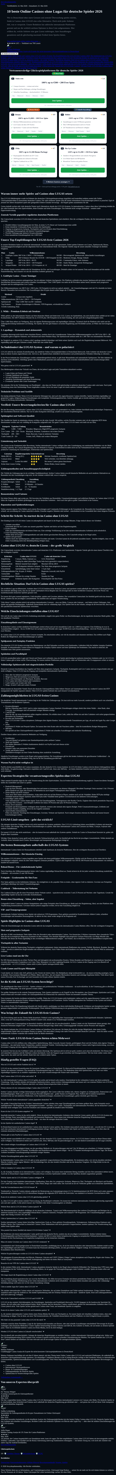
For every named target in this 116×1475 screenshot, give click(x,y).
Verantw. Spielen (61, 1462)
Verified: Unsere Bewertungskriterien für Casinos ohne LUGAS (49, 58)
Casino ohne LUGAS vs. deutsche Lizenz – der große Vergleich (31, 60)
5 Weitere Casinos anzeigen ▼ (58, 182)
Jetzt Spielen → (58, 101)
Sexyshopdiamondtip (8, 2)
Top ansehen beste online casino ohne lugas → (23, 41)
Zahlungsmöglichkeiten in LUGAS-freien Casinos (50, 62)
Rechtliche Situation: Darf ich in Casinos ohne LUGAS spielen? (78, 60)
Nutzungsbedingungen (18, 1462)
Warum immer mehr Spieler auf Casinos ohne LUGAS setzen (23, 56)
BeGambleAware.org (74, 186)
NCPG (39, 1453)
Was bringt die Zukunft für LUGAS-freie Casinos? (61, 66)
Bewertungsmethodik (47, 1462)
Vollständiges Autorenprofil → (12, 1377)
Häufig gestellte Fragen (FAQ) (25, 68)
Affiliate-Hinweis (33, 1462)
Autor (3, 4)
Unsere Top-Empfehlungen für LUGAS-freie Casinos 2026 (68, 56)
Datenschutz (5, 1462)
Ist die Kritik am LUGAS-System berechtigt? (25, 66)
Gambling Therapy (12, 1453)
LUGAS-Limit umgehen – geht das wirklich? (25, 64)
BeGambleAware (28, 1453)
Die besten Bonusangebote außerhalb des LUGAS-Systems (64, 64)
